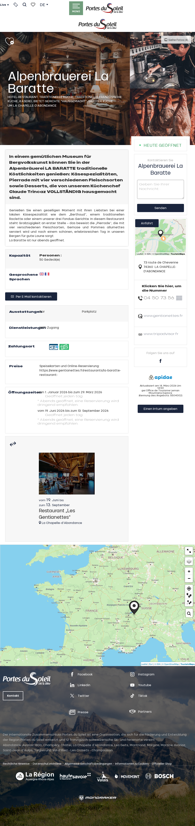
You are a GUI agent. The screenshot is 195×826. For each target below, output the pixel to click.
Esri (151, 664)
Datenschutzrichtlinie (47, 763)
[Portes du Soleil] (104, 8)
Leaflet (144, 664)
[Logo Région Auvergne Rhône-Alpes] (35, 776)
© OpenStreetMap (170, 664)
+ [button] (189, 571)
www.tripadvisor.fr (161, 334)
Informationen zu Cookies (132, 763)
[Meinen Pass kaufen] (15, 4)
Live (3, 4)
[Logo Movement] (127, 776)
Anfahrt (147, 223)
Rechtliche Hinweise (16, 763)
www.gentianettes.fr (163, 316)
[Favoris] (33, 4)
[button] (24, 4)
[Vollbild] (188, 550)
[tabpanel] (67, 490)
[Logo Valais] (103, 776)
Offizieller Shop (162, 763)
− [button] (189, 578)
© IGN (157, 664)
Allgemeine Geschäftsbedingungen (88, 763)
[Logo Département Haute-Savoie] (75, 776)
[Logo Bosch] (159, 776)
